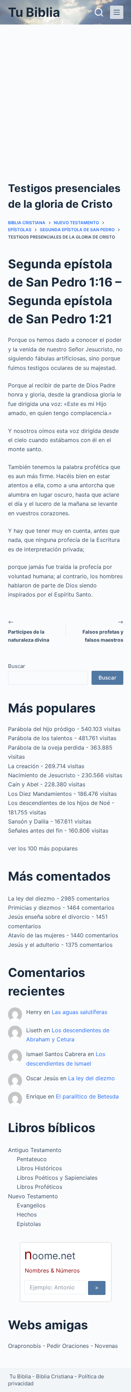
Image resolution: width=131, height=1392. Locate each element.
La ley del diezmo (31, 898)
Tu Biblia (34, 12)
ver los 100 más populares (43, 848)
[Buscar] (99, 12)
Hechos (27, 1214)
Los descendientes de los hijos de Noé (59, 802)
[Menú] (116, 12)
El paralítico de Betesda (87, 1096)
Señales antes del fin (35, 830)
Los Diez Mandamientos (40, 793)
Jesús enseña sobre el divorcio (49, 916)
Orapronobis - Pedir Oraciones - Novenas (63, 1345)
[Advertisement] (65, 93)
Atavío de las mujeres (36, 935)
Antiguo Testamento (34, 1149)
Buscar (16, 666)
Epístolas (29, 1223)
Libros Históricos (39, 1168)
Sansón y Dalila (28, 821)
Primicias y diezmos (34, 907)
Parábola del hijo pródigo (41, 728)
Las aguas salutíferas (79, 1011)
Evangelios (31, 1205)
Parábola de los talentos (40, 738)
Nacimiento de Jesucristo (41, 775)
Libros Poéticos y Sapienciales (57, 1177)
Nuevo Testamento (33, 1196)
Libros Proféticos (39, 1186)
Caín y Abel (23, 784)
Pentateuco (32, 1159)
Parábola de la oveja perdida (46, 747)
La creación (23, 766)
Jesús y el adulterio (33, 944)
